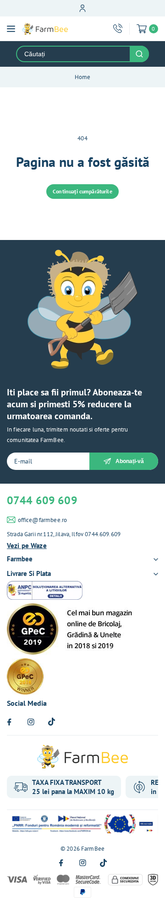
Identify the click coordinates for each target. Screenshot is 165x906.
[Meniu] (11, 28)
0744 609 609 (42, 500)
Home (83, 77)
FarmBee (92, 849)
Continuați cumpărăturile (82, 191)
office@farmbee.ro (42, 520)
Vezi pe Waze (27, 545)
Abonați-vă (130, 461)
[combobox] (73, 54)
